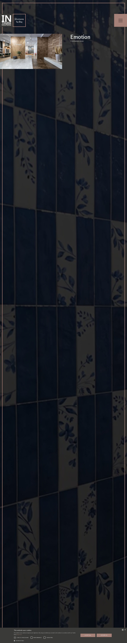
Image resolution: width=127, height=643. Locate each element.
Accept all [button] (88, 635)
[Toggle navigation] (120, 20)
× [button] (125, 629)
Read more (19, 634)
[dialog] (63, 635)
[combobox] (123, 630)
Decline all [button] (104, 635)
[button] (46, 641)
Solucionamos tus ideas (19, 20)
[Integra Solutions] (6, 20)
